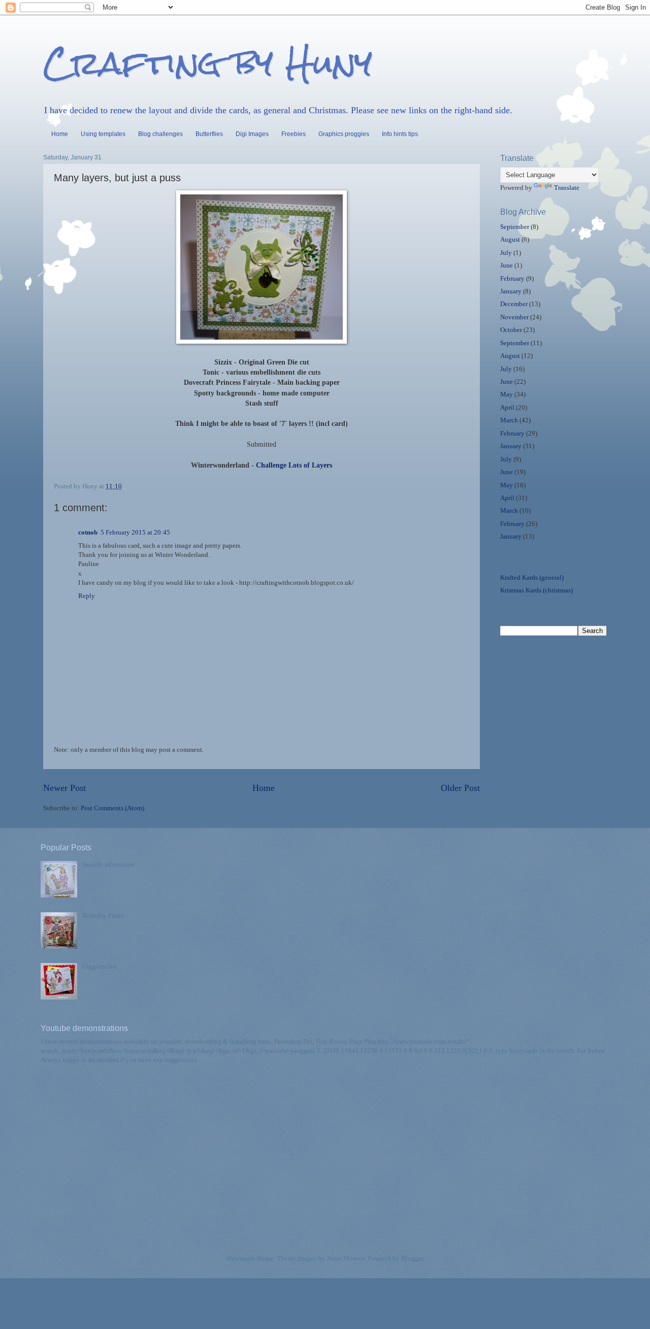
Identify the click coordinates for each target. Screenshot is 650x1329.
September (514, 226)
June (506, 265)
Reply (86, 596)
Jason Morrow (346, 1258)
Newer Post (64, 788)
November (514, 317)
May (506, 394)
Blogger (412, 1258)
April (507, 407)
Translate (566, 187)
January (511, 291)
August (510, 239)
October (511, 330)
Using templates (103, 134)
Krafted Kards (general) (532, 577)
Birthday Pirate (103, 915)
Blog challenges (160, 134)
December (514, 304)
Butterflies (209, 134)
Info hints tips (400, 134)
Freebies (293, 134)
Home (59, 134)
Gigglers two (99, 966)
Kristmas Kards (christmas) (536, 590)
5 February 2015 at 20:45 (135, 532)
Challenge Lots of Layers (294, 465)
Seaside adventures (108, 864)
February (512, 278)
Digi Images (252, 134)
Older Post (460, 788)
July (506, 252)
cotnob (88, 532)
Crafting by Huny (207, 62)
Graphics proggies (343, 134)
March (509, 420)
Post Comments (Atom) (112, 808)
